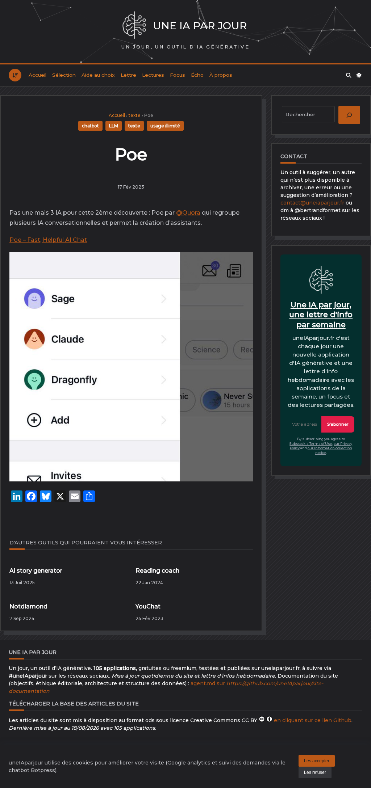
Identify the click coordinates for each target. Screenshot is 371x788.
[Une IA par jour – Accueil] (134, 26)
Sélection (64, 75)
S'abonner (338, 424)
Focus (177, 75)
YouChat (148, 606)
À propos (220, 75)
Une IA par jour (200, 26)
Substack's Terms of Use (310, 444)
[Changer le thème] (359, 75)
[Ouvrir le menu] (15, 75)
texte (135, 115)
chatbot (90, 125)
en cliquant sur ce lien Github (312, 720)
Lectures (153, 75)
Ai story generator (35, 570)
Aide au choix (98, 75)
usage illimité (165, 125)
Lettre (128, 75)
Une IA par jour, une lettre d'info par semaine (321, 314)
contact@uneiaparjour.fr (312, 202)
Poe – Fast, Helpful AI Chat (48, 239)
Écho (197, 75)
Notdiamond (28, 606)
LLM (113, 125)
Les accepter (316, 760)
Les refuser (315, 772)
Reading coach (157, 570)
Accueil (37, 75)
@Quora (188, 212)
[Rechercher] (348, 75)
